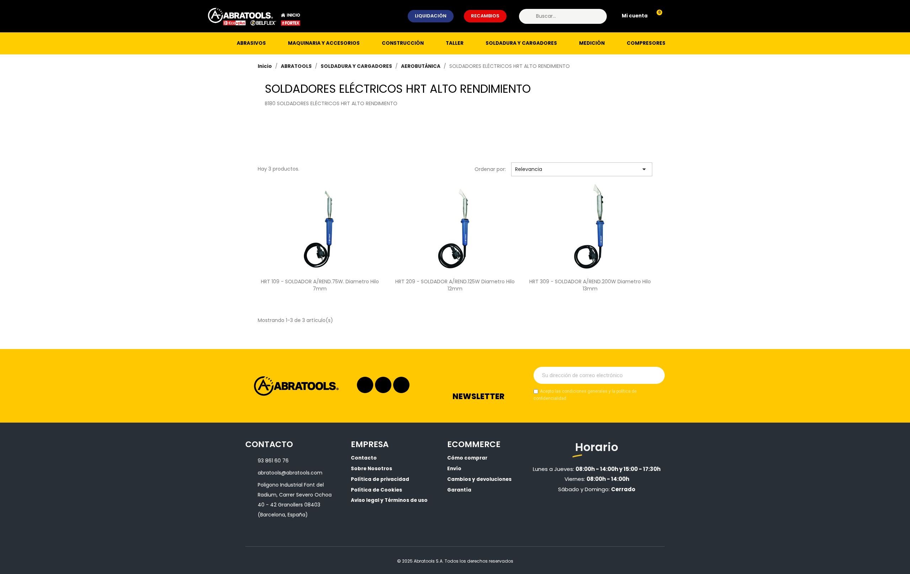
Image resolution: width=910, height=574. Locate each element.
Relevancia (582, 169)
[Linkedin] (383, 385)
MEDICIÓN (592, 43)
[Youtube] (401, 385)
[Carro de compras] (656, 16)
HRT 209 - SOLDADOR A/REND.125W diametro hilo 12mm (455, 285)
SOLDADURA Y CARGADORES (521, 43)
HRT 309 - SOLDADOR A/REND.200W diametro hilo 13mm (590, 285)
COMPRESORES (646, 43)
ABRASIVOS (251, 43)
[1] (655, 375)
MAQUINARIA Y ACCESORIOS (324, 43)
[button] (431, 16)
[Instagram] (365, 385)
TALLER (455, 43)
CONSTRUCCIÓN (403, 43)
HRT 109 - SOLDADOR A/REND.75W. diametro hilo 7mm (320, 285)
